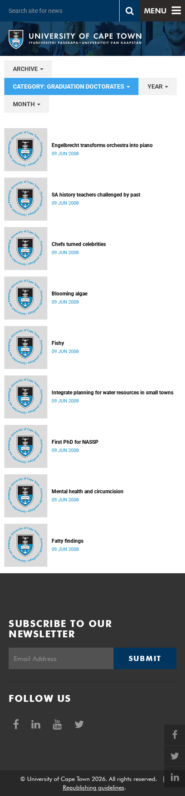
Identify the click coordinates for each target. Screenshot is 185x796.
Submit (145, 658)
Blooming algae (69, 294)
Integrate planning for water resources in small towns (112, 393)
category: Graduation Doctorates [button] (69, 86)
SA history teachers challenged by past (96, 195)
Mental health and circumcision (87, 492)
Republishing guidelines (93, 787)
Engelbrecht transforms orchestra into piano (102, 145)
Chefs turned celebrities (79, 244)
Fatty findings (67, 541)
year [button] (156, 86)
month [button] (24, 104)
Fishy (58, 343)
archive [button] (26, 68)
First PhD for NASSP (75, 442)
